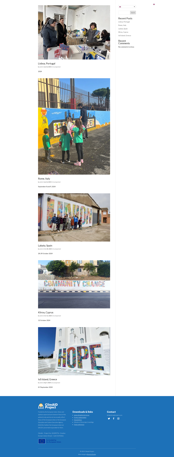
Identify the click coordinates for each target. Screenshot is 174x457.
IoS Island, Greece (47, 379)
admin (41, 67)
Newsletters (78, 420)
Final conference (79, 424)
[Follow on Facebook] (114, 419)
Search (133, 12)
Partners (131, 4)
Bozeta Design (91, 454)
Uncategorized (56, 67)
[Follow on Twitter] (109, 419)
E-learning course (119, 4)
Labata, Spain (45, 245)
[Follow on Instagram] (118, 419)
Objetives (147, 4)
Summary (139, 4)
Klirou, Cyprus (45, 312)
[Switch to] (155, 4)
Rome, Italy (44, 178)
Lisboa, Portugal (46, 63)
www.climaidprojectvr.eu (81, 415)
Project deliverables (80, 417)
